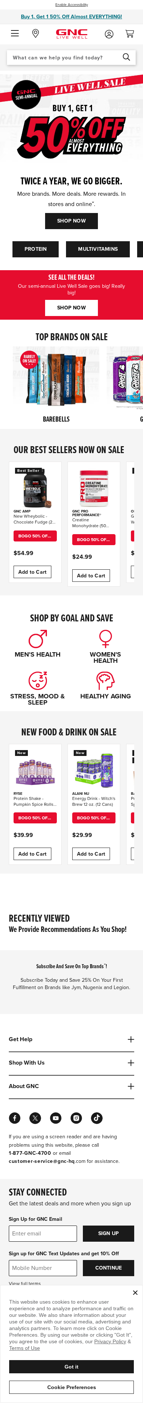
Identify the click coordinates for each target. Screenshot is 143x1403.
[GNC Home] (71, 33)
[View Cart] (132, 32)
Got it (71, 1367)
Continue (108, 1268)
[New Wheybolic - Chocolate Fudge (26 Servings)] (35, 488)
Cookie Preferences (71, 1387)
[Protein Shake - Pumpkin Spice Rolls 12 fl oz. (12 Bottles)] (35, 770)
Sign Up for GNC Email (35, 1219)
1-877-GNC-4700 (30, 1153)
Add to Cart (32, 572)
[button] (15, 33)
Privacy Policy (110, 1341)
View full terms (25, 1284)
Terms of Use (24, 1348)
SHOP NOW (71, 221)
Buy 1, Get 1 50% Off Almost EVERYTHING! (71, 17)
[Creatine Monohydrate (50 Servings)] (93, 488)
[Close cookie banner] (135, 1292)
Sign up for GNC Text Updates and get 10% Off (64, 1253)
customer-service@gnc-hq (42, 1161)
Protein (36, 249)
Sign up (108, 1233)
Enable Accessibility (71, 5)
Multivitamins (98, 249)
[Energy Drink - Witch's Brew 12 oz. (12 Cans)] (93, 770)
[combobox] (71, 57)
